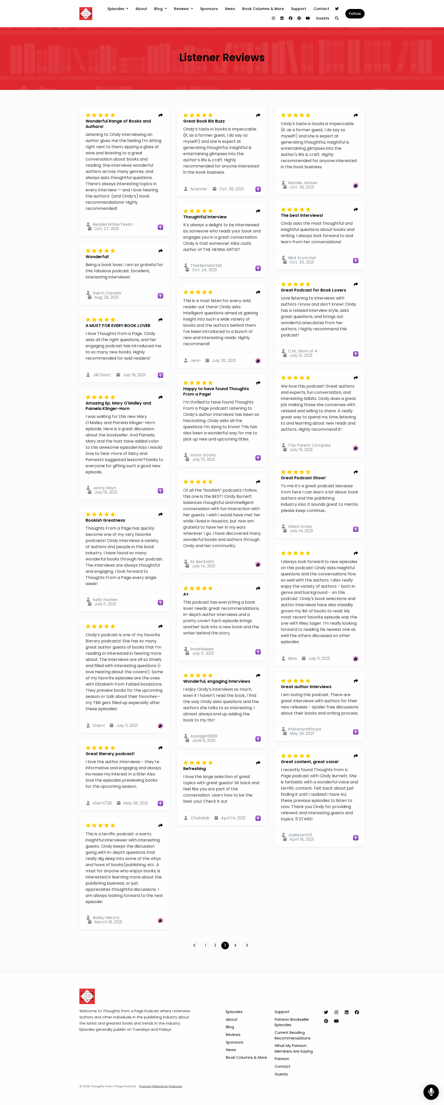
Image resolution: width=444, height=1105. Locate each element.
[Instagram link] (273, 18)
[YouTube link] (307, 18)
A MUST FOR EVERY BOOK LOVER (118, 326)
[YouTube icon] (336, 1021)
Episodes (116, 8)
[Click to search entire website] (337, 18)
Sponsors (209, 8)
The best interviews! (302, 215)
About (141, 8)
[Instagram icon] (336, 1012)
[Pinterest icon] (326, 1021)
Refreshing (194, 769)
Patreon (282, 1058)
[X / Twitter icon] (326, 1012)
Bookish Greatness (105, 520)
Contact (321, 8)
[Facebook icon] (356, 1012)
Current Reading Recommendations (293, 1035)
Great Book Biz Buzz (204, 121)
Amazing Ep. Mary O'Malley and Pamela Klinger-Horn (118, 405)
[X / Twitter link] (337, 9)
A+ (186, 594)
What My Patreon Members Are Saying (294, 1048)
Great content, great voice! (310, 762)
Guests (322, 18)
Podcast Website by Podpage (160, 1086)
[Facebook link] (290, 18)
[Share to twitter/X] (160, 116)
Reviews (182, 8)
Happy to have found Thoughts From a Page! (216, 391)
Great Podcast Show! (303, 478)
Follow (355, 13)
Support (298, 8)
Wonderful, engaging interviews (216, 681)
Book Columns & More (263, 8)
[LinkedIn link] (282, 18)
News (230, 8)
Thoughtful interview (205, 217)
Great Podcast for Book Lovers (313, 290)
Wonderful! (97, 257)
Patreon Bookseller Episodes (292, 1022)
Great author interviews (306, 687)
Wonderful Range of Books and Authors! (118, 123)
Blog (159, 8)
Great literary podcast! (110, 754)
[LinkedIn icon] (346, 1012)
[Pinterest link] (299, 18)
